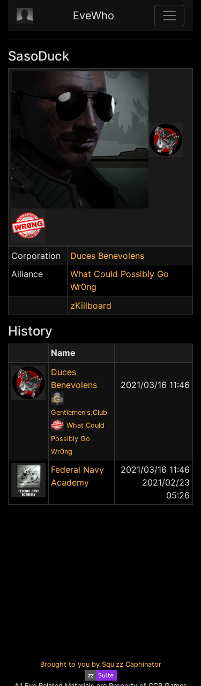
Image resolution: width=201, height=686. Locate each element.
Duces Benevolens (107, 255)
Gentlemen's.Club (79, 412)
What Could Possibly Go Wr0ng (78, 438)
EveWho (93, 15)
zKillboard (90, 305)
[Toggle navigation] (169, 15)
